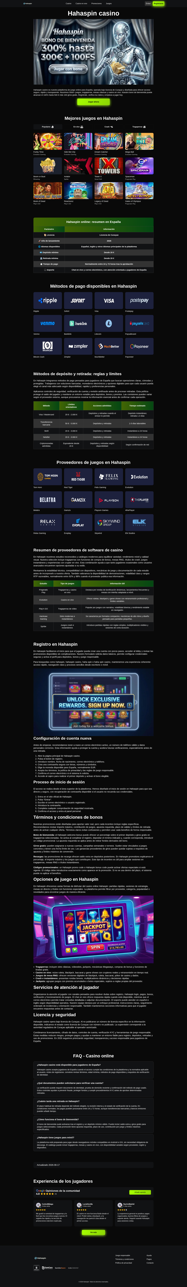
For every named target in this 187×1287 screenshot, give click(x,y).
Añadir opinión (140, 1192)
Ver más (93, 1232)
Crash (107, 127)
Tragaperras (137, 127)
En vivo (76, 127)
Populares (46, 127)
